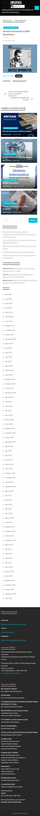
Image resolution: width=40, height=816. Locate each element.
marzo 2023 (9, 460)
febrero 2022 (9, 518)
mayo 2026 (8, 303)
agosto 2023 (9, 446)
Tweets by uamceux (7, 632)
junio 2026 (8, 299)
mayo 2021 (8, 558)
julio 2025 (8, 348)
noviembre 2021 (10, 531)
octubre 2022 (9, 482)
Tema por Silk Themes (20, 813)
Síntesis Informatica (10, 183)
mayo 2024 (8, 406)
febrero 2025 (9, 370)
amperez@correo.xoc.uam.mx (11, 673)
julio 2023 (8, 451)
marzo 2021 (9, 567)
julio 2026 (8, 294)
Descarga (18, 76)
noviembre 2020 (10, 585)
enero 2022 (9, 522)
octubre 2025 (9, 334)
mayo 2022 (8, 504)
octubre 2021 (9, 536)
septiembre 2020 (10, 594)
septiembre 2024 (10, 393)
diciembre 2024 (10, 379)
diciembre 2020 (10, 580)
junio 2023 (8, 455)
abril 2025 (8, 361)
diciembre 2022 (10, 473)
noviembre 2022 (10, 477)
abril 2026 (8, 308)
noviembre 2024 (10, 384)
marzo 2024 (9, 415)
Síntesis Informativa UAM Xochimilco (17, 157)
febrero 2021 (9, 571)
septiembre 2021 (10, 540)
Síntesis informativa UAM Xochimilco (17, 131)
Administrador (7, 134)
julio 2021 (8, 549)
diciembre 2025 (10, 326)
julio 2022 (8, 495)
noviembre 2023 (10, 433)
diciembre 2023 (10, 428)
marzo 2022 (9, 513)
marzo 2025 (9, 366)
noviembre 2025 (10, 330)
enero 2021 (9, 576)
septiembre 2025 (10, 339)
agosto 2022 (9, 491)
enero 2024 (9, 424)
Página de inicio (7, 20)
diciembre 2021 (10, 527)
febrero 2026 (9, 317)
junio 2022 (8, 500)
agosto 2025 (9, 343)
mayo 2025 (8, 357)
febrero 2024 (9, 419)
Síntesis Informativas (20, 20)
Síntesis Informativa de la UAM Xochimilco (14, 207)
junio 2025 (8, 352)
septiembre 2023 (10, 442)
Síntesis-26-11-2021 (8, 76)
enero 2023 (9, 469)
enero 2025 (9, 375)
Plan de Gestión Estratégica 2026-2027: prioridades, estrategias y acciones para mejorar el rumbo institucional (19, 234)
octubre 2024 (9, 388)
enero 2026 (9, 321)
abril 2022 (8, 509)
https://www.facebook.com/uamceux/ (13, 624)
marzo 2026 (9, 312)
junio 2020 (8, 598)
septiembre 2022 (10, 486)
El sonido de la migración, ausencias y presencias (18, 252)
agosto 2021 (9, 545)
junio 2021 (8, 553)
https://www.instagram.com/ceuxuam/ (14, 640)
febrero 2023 (9, 464)
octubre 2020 (9, 589)
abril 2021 (8, 562)
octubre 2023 (9, 437)
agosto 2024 (9, 397)
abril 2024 (8, 410)
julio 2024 (8, 401)
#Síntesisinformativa (19, 81)
